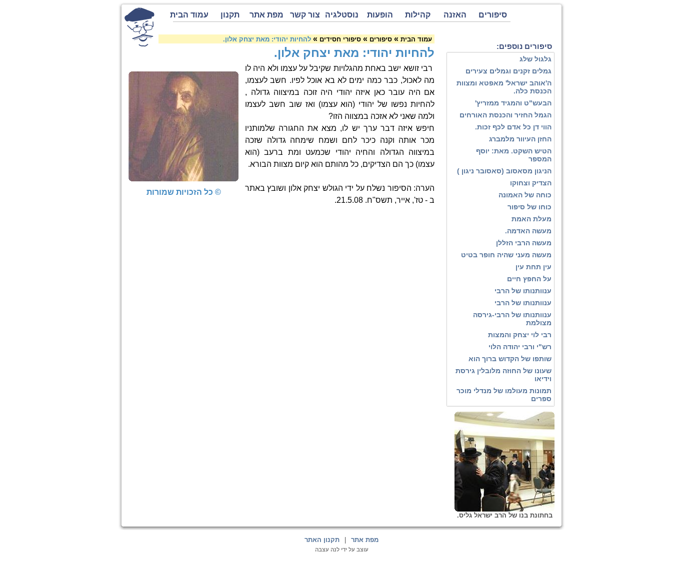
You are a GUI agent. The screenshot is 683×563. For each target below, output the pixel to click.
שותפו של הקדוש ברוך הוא (510, 359)
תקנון (230, 14)
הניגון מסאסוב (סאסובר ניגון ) (504, 171)
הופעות (380, 14)
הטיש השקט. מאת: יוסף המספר (514, 155)
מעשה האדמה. (528, 231)
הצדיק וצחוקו (531, 183)
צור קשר (305, 14)
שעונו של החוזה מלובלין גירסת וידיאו (504, 375)
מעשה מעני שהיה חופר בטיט (506, 255)
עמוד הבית (190, 14)
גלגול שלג (536, 59)
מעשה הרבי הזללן (524, 243)
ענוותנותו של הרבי (523, 291)
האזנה (455, 14)
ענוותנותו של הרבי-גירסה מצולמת (512, 319)
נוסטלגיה (341, 14)
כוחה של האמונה (525, 195)
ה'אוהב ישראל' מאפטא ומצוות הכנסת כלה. (504, 87)
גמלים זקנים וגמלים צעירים (509, 71)
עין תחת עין (534, 267)
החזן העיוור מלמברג (520, 139)
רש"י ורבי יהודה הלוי (520, 347)
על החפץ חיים (529, 279)
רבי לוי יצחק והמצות (520, 335)
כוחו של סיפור (530, 207)
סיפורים (492, 14)
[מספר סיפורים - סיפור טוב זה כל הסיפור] (140, 27)
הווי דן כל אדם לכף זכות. (513, 127)
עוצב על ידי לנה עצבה (341, 550)
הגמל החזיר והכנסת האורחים (506, 115)
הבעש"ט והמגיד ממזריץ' (513, 103)
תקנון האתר (322, 540)
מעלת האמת (532, 219)
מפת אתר (267, 14)
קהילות (417, 14)
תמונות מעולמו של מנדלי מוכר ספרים (504, 395)
